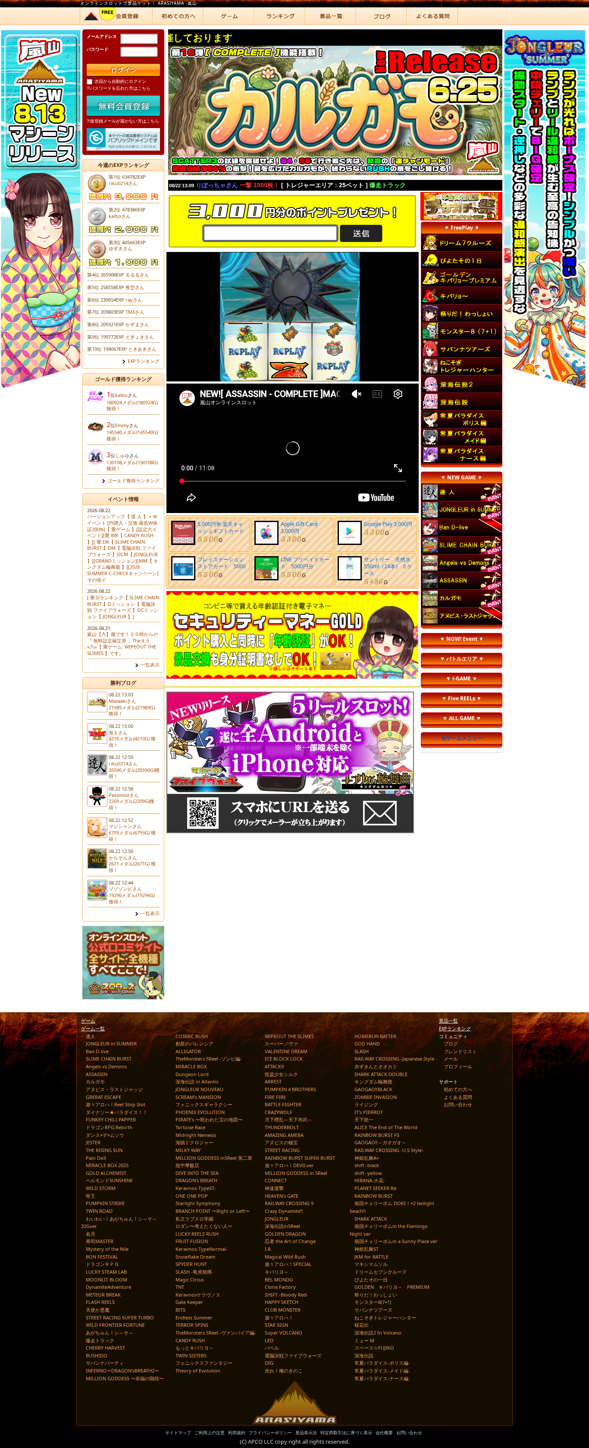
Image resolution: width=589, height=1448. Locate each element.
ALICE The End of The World (385, 1127)
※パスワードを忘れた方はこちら (118, 88)
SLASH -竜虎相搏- (194, 1272)
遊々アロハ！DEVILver (289, 1165)
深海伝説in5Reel (282, 1226)
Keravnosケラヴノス (197, 1294)
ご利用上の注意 (209, 1432)
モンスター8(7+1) (372, 1302)
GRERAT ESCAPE (103, 1097)
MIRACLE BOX (191, 1066)
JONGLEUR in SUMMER (111, 1043)
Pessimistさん (124, 795)
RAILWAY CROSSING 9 (289, 1203)
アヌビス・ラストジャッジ (114, 1089)
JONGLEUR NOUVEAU (199, 1089)
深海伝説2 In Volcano (377, 1332)
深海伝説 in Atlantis (196, 1081)
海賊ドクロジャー (194, 1142)
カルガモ (95, 1081)
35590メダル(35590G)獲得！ (134, 773)
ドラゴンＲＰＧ (102, 1264)
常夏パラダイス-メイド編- (382, 1370)
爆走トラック (100, 1340)
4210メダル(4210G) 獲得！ (132, 741)
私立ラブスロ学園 (194, 1218)
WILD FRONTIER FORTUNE (115, 1325)
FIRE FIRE (275, 1097)
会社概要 (384, 1432)
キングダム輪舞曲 (373, 1081)
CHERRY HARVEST (105, 1347)
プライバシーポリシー (270, 1432)
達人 (90, 1036)
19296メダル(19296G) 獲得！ (132, 898)
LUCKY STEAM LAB (106, 1272)
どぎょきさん (139, 337)
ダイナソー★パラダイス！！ (116, 1112)
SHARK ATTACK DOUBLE (380, 1074)
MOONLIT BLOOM (106, 1279)
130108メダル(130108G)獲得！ (132, 465)
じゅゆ (122, 455)
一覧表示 (150, 665)
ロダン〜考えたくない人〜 (203, 1226)
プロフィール (458, 1066)
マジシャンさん (125, 826)
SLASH (361, 1051)
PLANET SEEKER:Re (375, 1188)
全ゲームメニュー (461, 738)
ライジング (366, 1104)
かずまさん (137, 324)
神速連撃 (274, 1188)
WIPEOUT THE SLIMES (289, 1036)
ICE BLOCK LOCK (284, 1058)
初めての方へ (458, 1089)
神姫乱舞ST (366, 1249)
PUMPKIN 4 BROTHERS (290, 1089)
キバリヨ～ (276, 1272)
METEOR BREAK (103, 1294)
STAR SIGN (276, 1325)
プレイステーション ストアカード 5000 (223, 563)
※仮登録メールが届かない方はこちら (123, 121)
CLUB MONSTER (283, 1309)
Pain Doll (96, 1158)
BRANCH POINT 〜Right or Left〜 (212, 1211)
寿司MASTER (99, 1241)
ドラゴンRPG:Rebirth (109, 1127)
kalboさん (120, 216)
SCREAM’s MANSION (198, 1097)
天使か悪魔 (98, 1309)
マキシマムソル (371, 1264)
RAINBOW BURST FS (376, 1135)
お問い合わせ (458, 1104)
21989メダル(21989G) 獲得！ (132, 710)
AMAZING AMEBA (284, 1135)
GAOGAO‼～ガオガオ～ (380, 1142)
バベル (272, 1347)
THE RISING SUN (104, 1150)
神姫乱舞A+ (366, 1158)
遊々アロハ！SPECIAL (288, 1264)
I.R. (268, 1249)
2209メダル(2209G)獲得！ (131, 804)
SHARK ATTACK (370, 1218)
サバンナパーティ (105, 1363)
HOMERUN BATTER (375, 1036)
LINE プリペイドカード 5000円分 (305, 563)
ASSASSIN (96, 1074)
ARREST (273, 1081)
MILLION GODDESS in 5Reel (296, 1173)
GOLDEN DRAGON (285, 1234)
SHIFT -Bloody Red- (286, 1294)
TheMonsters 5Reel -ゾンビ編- (208, 1058)
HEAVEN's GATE (281, 1196)
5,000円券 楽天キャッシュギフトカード (220, 527)
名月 (90, 1234)
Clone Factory (280, 1287)
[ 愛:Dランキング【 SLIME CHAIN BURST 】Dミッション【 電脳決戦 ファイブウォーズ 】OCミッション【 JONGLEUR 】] (123, 607)
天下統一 (363, 1119)
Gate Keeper (189, 1302)
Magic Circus (189, 1279)
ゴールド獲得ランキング (133, 481)
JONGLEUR (276, 1218)
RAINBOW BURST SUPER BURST (300, 1158)
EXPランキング (144, 361)
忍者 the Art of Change (290, 1241)
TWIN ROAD (99, 1211)
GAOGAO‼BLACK (373, 1089)
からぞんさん (123, 857)
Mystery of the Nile (107, 1249)
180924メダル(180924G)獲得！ (132, 405)
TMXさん (134, 311)
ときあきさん (142, 349)
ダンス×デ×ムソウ (105, 1135)
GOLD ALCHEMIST (106, 1173)
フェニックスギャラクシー (203, 1104)
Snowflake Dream (195, 1256)
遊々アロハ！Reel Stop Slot (115, 1104)
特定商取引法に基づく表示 (346, 1432)
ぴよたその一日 (371, 1279)
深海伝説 (363, 1355)
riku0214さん (123, 183)
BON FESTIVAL (102, 1256)
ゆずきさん (120, 248)
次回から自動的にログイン (120, 81)
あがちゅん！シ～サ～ (109, 1332)
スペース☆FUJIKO (374, 1347)
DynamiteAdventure (108, 1287)
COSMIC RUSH (191, 1036)
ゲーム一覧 (93, 1028)
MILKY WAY (188, 1150)
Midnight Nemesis (195, 1135)
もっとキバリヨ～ (194, 1347)
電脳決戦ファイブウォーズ (293, 1355)
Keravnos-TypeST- (195, 1188)
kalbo (121, 395)
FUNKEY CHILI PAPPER (111, 1119)
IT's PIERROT (368, 1112)
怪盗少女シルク (281, 1074)
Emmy (122, 425)
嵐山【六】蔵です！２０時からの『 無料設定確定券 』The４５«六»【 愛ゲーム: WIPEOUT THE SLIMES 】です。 (122, 643)
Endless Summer (194, 1317)
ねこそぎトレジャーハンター (385, 1317)
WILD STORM (101, 1188)
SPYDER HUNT (191, 1264)
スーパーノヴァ (281, 1043)
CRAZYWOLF (278, 1112)
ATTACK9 (274, 1066)
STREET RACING (282, 1150)
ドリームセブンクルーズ (380, 1272)
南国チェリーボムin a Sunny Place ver (396, 1241)
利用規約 (236, 1432)
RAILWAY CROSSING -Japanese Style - (395, 1058)
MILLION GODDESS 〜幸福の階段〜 (125, 1378)
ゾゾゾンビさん (125, 888)
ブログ (451, 1043)
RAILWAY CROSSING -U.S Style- (388, 1150)
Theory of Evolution (197, 1370)
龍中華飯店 (187, 1165)
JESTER (93, 1142)
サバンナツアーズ (373, 1309)
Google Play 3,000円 (388, 524)
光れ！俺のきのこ (284, 1370)
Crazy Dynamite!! (284, 1211)
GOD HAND (367, 1043)
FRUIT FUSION (191, 1241)
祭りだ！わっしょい (375, 1294)
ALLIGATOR (188, 1051)
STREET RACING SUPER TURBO (120, 1317)
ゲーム (88, 1020)
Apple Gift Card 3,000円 (299, 527)
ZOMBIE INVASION (375, 1097)
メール (451, 1058)
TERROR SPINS (191, 1325)
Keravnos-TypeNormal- (201, 1249)
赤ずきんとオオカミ (375, 1066)
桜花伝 (361, 1325)
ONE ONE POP (191, 1196)
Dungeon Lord (192, 1074)
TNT (179, 1287)
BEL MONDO (279, 1279)
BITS (180, 1309)
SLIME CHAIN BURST (109, 1058)
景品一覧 (448, 1020)
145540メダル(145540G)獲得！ (132, 435)
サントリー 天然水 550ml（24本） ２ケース (390, 566)
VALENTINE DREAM (286, 1051)
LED (269, 1340)
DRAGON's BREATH (196, 1180)
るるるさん (137, 274)
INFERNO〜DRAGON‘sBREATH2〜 (122, 1370)
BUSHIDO (96, 1355)
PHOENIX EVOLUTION (200, 1112)
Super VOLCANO (283, 1332)
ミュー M (364, 1340)
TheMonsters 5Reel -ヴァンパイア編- (215, 1332)
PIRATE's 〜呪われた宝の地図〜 (209, 1119)
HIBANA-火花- (369, 1180)
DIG (269, 1363)
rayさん (133, 299)
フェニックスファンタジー (203, 1363)
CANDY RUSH (190, 1340)
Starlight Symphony (197, 1203)
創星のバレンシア (194, 1043)
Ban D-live (97, 1051)
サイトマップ (178, 1432)
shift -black (366, 1165)
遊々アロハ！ (279, 1317)
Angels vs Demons (106, 1066)
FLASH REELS (100, 1302)
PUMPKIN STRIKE (105, 1203)
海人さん (118, 732)
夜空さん (134, 287)
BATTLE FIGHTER (283, 1104)
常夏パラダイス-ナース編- (382, 1378)
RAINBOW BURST (373, 1196)
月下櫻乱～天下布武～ (288, 1119)
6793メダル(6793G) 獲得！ (132, 835)
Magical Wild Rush (285, 1256)
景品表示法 (306, 1432)
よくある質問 (458, 1097)
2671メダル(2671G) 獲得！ (132, 866)
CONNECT (276, 1180)
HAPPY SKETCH (281, 1302)
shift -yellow (368, 1173)
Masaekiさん (122, 701)
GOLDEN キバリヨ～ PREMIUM (391, 1287)
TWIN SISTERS (191, 1355)
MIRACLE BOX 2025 (107, 1165)
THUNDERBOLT (282, 1127)
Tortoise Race (190, 1127)
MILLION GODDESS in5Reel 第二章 (213, 1158)
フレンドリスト (460, 1051)
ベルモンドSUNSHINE (109, 1180)
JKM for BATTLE (371, 1256)
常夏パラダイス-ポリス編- (382, 1363)
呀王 (90, 1196)
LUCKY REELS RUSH (197, 1234)
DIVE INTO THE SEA (197, 1173)
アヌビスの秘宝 (281, 1142)
